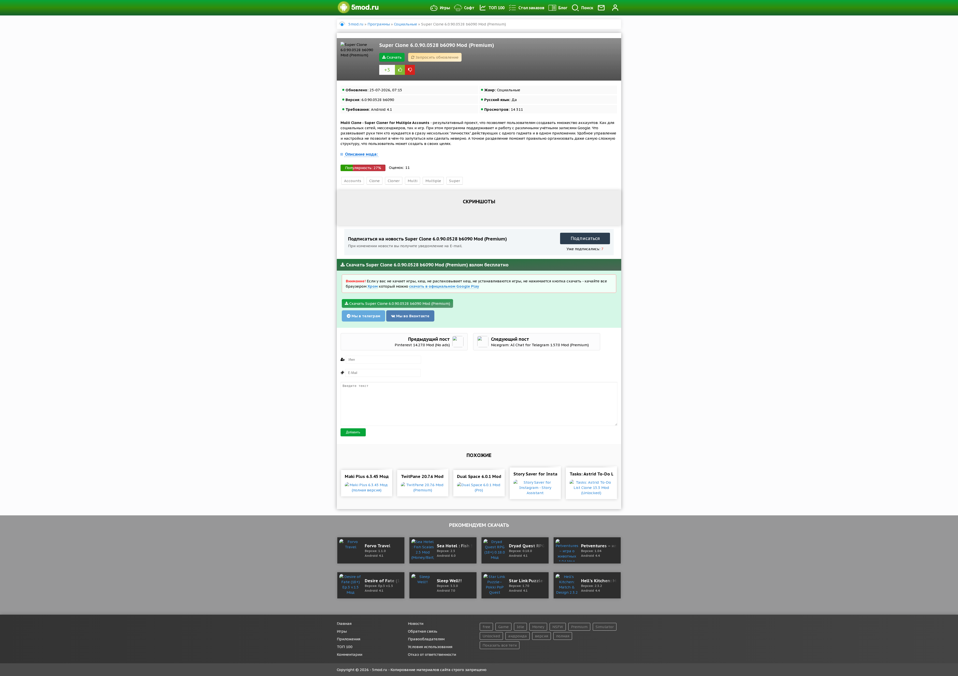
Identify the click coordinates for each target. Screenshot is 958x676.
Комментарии (349, 654)
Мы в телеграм (365, 316)
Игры (445, 7)
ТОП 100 (496, 7)
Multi (412, 180)
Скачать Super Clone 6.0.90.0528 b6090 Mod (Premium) (399, 303)
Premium (579, 626)
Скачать (394, 57)
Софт (469, 7)
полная (562, 636)
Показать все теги (499, 645)
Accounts (352, 180)
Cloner (394, 180)
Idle (520, 626)
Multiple (433, 180)
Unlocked (491, 636)
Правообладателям (426, 639)
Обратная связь (422, 631)
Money (538, 626)
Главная (344, 623)
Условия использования (430, 646)
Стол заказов (531, 7)
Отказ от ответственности (432, 654)
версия (541, 636)
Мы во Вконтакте (412, 316)
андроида (517, 636)
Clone (374, 180)
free (486, 626)
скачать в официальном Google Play (444, 286)
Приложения (348, 639)
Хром (372, 286)
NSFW (557, 626)
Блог (562, 7)
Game (503, 626)
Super (454, 180)
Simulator (605, 626)
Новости (415, 623)
